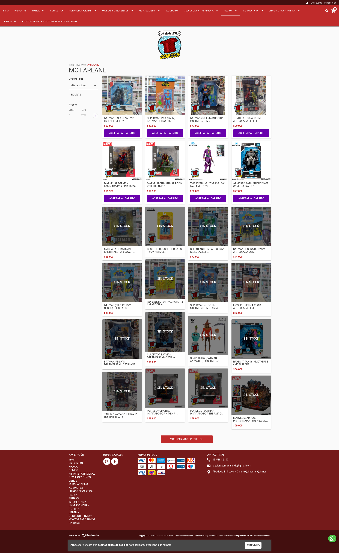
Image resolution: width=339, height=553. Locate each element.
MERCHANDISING (147, 11)
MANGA (36, 11)
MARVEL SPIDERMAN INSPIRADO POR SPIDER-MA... (120, 185)
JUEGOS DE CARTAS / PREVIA (199, 11)
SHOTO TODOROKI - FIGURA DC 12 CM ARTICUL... (164, 250)
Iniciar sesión (330, 3)
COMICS (54, 11)
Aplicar (95, 115)
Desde (71, 110)
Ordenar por (76, 79)
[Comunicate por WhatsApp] (332, 538)
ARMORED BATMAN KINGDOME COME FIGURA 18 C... (250, 185)
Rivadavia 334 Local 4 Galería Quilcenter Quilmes (239, 471)
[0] (333, 12)
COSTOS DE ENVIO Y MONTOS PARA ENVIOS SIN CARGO (49, 21)
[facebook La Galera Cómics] (114, 461)
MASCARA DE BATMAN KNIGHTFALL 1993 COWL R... (119, 250)
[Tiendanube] (84, 536)
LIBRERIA (7, 21)
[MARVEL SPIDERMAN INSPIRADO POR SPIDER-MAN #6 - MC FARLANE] (122, 161)
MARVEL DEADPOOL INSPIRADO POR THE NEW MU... (250, 419)
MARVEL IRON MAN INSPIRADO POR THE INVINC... (164, 185)
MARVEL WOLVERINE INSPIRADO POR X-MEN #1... (163, 412)
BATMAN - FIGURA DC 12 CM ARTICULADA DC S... (249, 250)
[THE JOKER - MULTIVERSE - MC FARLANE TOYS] (208, 161)
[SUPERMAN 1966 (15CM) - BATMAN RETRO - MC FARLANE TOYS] (165, 95)
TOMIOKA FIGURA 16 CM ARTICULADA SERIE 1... (247, 119)
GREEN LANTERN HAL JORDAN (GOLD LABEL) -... (207, 250)
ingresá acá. (241, 536)
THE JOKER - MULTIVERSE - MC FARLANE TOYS (207, 185)
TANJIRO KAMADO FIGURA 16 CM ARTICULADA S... (120, 415)
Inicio (6, 11)
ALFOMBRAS (172, 11)
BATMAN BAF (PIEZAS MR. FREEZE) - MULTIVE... (119, 119)
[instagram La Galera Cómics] (106, 461)
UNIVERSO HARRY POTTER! (282, 11)
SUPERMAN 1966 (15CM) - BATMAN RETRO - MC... (162, 119)
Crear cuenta (316, 3)
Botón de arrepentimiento (259, 536)
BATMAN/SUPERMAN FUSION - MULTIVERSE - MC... (207, 119)
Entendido (253, 545)
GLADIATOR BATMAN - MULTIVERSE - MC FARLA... (162, 356)
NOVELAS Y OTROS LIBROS (115, 11)
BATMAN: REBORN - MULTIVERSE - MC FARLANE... (120, 363)
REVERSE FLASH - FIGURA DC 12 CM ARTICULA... (165, 303)
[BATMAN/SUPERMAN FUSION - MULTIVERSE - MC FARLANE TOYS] (208, 95)
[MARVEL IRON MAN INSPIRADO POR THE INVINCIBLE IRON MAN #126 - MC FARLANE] (165, 161)
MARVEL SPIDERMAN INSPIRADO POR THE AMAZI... (206, 412)
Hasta (83, 110)
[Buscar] (327, 11)
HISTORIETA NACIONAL (80, 11)
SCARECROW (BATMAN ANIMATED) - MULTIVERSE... (205, 359)
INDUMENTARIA (251, 11)
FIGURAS (228, 11)
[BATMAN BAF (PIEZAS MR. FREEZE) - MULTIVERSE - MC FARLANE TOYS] (122, 95)
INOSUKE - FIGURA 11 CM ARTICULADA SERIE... (247, 306)
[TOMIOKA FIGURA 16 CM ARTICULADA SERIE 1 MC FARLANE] (251, 95)
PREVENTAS (20, 11)
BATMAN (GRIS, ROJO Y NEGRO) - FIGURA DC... (117, 306)
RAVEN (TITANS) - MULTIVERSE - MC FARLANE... (250, 363)
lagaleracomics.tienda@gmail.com (232, 465)
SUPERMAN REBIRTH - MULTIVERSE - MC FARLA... (205, 306)
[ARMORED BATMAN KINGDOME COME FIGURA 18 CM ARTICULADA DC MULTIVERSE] (251, 161)
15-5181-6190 (220, 459)
